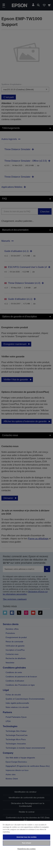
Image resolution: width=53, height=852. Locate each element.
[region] (26, 836)
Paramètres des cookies (27, 849)
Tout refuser (26, 843)
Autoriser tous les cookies (26, 837)
